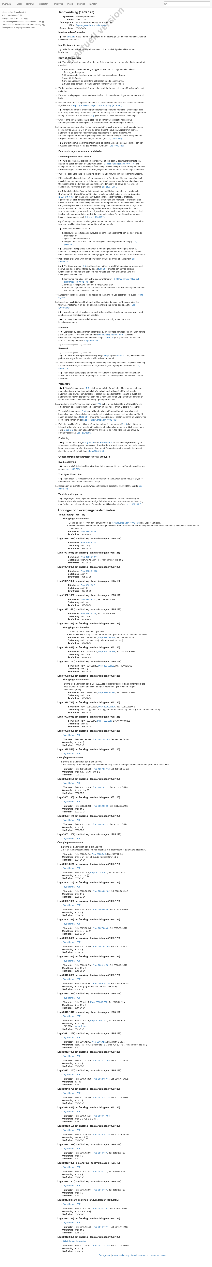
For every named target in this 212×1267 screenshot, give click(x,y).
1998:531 (120, 355)
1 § (59, 36)
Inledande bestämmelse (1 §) (14, 12)
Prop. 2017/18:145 (101, 1245)
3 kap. (106, 355)
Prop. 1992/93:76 (88, 613)
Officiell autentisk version (74, 1241)
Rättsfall (30, 3)
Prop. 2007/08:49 (100, 928)
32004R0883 (81, 1026)
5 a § (60, 191)
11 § (60, 331)
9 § (59, 312)
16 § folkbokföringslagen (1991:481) (119, 163)
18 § (60, 498)
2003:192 (109, 337)
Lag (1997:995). (109, 186)
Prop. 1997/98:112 (101, 768)
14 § (60, 355)
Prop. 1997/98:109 (101, 739)
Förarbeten (43, 3)
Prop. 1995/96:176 (106, 706)
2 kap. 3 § (68, 429)
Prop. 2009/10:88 (100, 965)
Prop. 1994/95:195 (106, 692)
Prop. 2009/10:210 (101, 983)
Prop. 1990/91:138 (88, 570)
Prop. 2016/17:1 (100, 1152)
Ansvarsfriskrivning (120, 1255)
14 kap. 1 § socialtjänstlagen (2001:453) (88, 105)
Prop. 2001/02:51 (100, 787)
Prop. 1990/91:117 (88, 556)
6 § (59, 221)
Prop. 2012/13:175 (101, 1078)
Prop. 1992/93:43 (88, 599)
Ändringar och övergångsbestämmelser (18, 27)
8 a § (91, 115)
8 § (59, 248)
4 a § (60, 142)
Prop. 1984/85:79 (88, 531)
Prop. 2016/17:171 (101, 1226)
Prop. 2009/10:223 (98, 1020)
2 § (59, 49)
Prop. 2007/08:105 (101, 946)
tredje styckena (105, 442)
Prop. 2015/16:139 (101, 1134)
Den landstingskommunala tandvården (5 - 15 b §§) (23, 21)
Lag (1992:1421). (134, 504)
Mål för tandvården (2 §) (12, 15)
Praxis (70, 3)
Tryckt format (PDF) (72, 735)
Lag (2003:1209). (97, 451)
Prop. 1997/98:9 (104, 720)
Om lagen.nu (104, 1255)
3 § (59, 62)
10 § (60, 319)
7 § (59, 228)
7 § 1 (88, 388)
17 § (60, 478)
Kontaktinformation (139, 1255)
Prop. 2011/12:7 (98, 1041)
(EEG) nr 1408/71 (66, 196)
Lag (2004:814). (115, 138)
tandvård (71, 36)
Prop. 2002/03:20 (100, 805)
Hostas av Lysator (158, 1255)
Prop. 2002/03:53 (100, 824)
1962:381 (84, 416)
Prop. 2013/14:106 (101, 1115)
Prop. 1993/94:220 (106, 637)
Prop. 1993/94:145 (106, 651)
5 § (59, 160)
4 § (59, 109)
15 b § (61, 442)
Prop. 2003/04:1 (98, 853)
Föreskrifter (57, 3)
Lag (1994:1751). (97, 216)
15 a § (61, 388)
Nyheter (93, 3)
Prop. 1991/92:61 (88, 585)
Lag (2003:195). (91, 340)
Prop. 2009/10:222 (98, 1002)
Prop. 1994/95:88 (106, 665)
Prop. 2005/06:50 (100, 909)
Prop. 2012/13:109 (101, 1060)
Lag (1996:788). (117, 145)
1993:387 (102, 268)
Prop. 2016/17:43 (100, 1208)
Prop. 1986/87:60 (88, 542)
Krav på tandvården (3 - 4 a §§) (15, 18)
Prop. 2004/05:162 (101, 891)
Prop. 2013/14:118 (101, 1097)
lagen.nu (7, 4)
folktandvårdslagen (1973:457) (126, 522)
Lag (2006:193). (115, 105)
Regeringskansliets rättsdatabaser (91, 25)
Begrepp (81, 3)
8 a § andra (88, 442)
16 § (60, 466)
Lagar (19, 3)
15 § (60, 372)
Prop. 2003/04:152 (98, 872)
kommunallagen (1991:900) (110, 334)
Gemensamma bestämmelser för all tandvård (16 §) (23, 24)
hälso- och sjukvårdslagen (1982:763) (99, 419)
